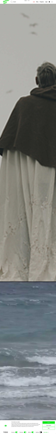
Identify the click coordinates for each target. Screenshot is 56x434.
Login (46, 1)
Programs (42, 1)
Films (37, 1)
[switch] (25, 432)
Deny (48, 428)
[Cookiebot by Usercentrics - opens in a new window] (5, 432)
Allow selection (48, 425)
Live (34, 1)
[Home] (6, 2)
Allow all (48, 422)
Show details (46, 432)
